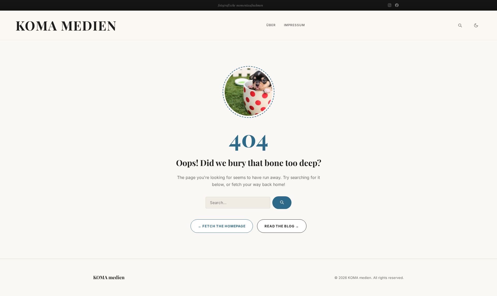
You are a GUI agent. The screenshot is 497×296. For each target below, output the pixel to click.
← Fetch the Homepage (222, 226)
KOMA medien (66, 25)
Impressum (294, 25)
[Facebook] (397, 5)
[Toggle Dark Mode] (476, 25)
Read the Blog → (282, 226)
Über (271, 25)
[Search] (460, 25)
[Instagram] (389, 5)
